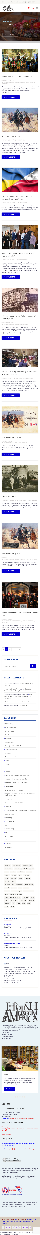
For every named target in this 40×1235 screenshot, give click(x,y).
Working (5, 84)
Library (6, 1074)
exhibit (13, 872)
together (31, 900)
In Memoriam (9, 768)
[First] (3, 649)
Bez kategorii (9, 742)
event (7, 872)
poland (26, 888)
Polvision (8, 806)
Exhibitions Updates (12, 757)
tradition (7, 903)
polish (7, 891)
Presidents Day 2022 (10, 496)
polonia (25, 897)
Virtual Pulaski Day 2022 (11, 437)
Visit (23, 82)
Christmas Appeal (11, 749)
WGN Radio (9, 836)
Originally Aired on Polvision (14, 790)
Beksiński (8, 738)
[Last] (19, 649)
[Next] (16, 649)
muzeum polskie (10, 881)
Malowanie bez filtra (12, 689)
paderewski (29, 884)
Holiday (7, 764)
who (28, 903)
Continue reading (11, 97)
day (32, 868)
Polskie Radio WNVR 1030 (14, 803)
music (20, 878)
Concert (8, 753)
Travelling (8, 817)
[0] (27, 8)
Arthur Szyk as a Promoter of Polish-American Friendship (18, 696)
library (14, 875)
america (7, 865)
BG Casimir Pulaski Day (11, 136)
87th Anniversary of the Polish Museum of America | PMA (18, 317)
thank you (23, 900)
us (13, 903)
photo (14, 888)
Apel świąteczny (10, 727)
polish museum (28, 891)
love (20, 875)
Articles (7, 735)
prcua (7, 900)
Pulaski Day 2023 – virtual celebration (17, 76)
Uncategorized (10, 821)
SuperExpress (9, 814)
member (26, 875)
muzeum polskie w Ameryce (14, 884)
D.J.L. (16, 1219)
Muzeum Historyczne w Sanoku (16, 779)
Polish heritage (16, 891)
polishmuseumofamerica (12, 897)
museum (13, 878)
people (7, 888)
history (7, 875)
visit (18, 903)
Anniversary (8, 82)
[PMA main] (8, 8)
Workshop (8, 847)
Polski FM (8, 799)
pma (20, 888)
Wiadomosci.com (11, 840)
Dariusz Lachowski (11, 702)
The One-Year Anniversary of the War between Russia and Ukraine (17, 198)
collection (25, 868)
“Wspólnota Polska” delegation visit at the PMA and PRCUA (18, 255)
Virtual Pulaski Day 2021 (11, 553)
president (14, 900)
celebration (8, 868)
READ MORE (10, 34)
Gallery (14, 443)
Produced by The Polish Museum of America (20, 810)
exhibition (21, 872)
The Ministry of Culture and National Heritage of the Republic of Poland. (19, 1221)
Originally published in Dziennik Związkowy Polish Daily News (19, 794)
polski (32, 897)
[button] (15, 1097)
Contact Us (25, 702)
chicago (17, 868)
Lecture (7, 771)
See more (9, 1089)
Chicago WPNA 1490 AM (13, 746)
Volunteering (30, 82)
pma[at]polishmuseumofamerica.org (21, 1118)
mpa (6, 878)
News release (16, 82)
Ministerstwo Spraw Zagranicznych (17, 775)
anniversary (16, 865)
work (6, 907)
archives (25, 865)
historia (29, 872)
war (23, 903)
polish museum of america (13, 894)
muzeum (27, 878)
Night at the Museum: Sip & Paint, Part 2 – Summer (17, 690)
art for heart (9, 731)
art (31, 865)
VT (6, 832)
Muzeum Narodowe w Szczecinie (16, 782)
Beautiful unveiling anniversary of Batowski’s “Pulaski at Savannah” (20, 373)
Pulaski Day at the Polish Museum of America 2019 (20, 614)
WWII (12, 907)
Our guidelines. (6, 1134)
